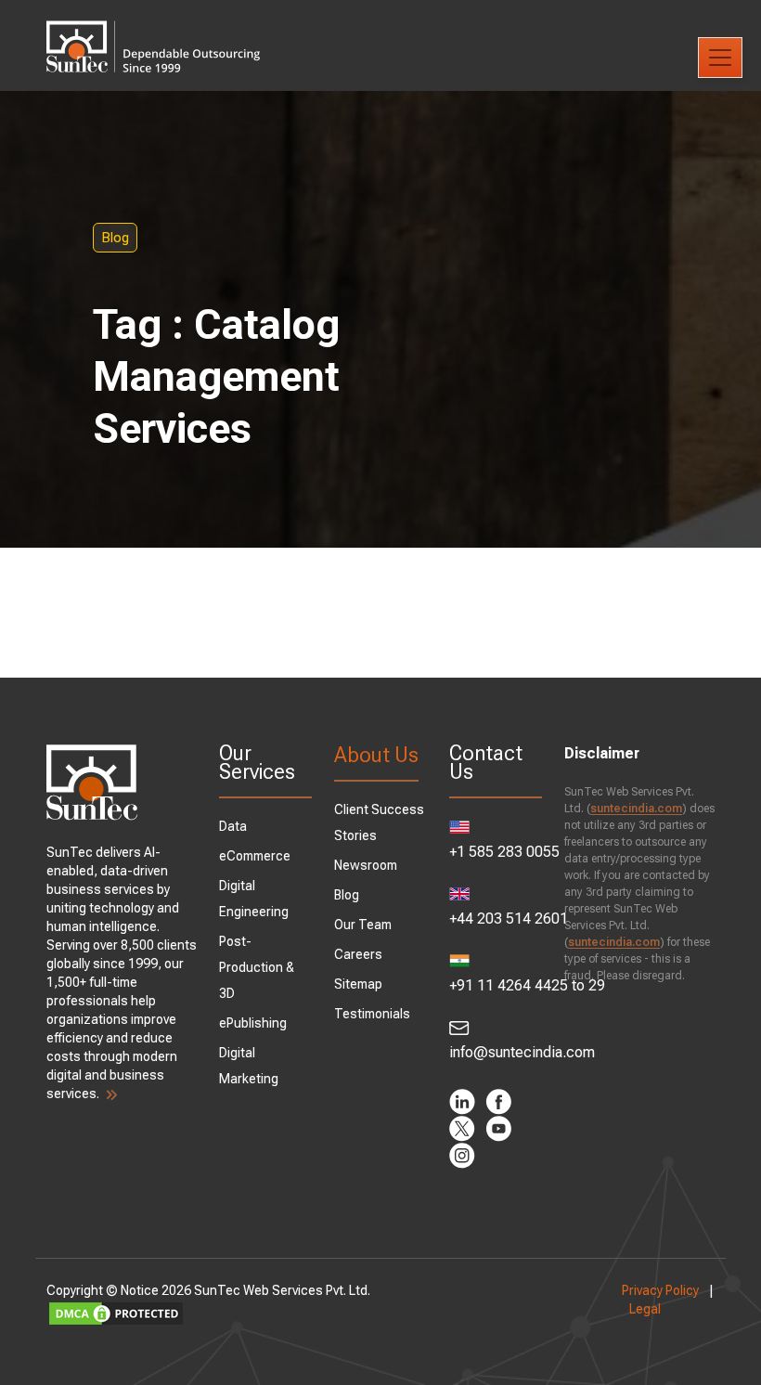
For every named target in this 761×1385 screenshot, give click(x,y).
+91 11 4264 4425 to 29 (495, 985)
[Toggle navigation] (720, 57)
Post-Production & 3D (256, 967)
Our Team (363, 924)
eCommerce (254, 855)
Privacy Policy (660, 1290)
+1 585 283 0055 (495, 852)
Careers (358, 954)
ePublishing (253, 1023)
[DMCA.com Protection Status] (323, 1313)
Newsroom (365, 865)
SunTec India (153, 33)
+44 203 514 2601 (495, 918)
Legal (645, 1308)
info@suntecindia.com (495, 1052)
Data (233, 826)
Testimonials (372, 1013)
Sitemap (358, 984)
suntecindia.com (636, 808)
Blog (115, 237)
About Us (376, 755)
